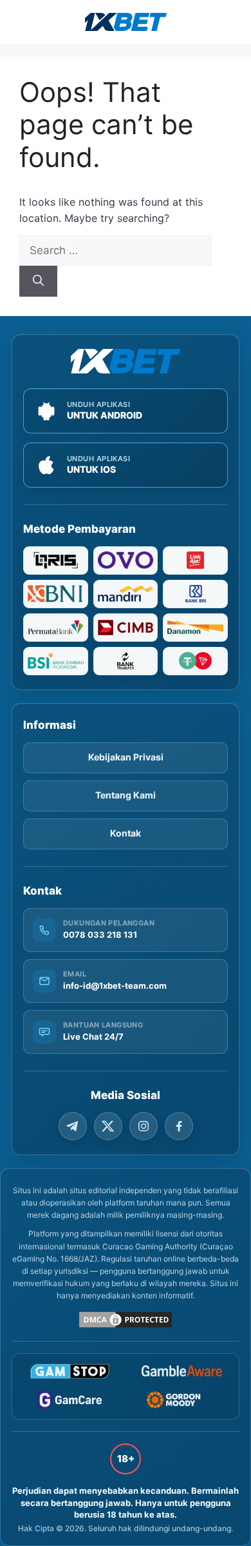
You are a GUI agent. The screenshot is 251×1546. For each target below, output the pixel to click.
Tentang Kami (125, 794)
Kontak (125, 833)
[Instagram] (143, 1126)
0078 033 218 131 (100, 934)
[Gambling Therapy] (181, 1400)
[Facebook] (179, 1126)
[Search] (38, 281)
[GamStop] (69, 1371)
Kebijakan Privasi (125, 756)
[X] (108, 1126)
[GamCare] (69, 1400)
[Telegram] (73, 1126)
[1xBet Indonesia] (125, 361)
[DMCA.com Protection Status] (125, 1319)
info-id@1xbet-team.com (115, 985)
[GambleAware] (181, 1370)
